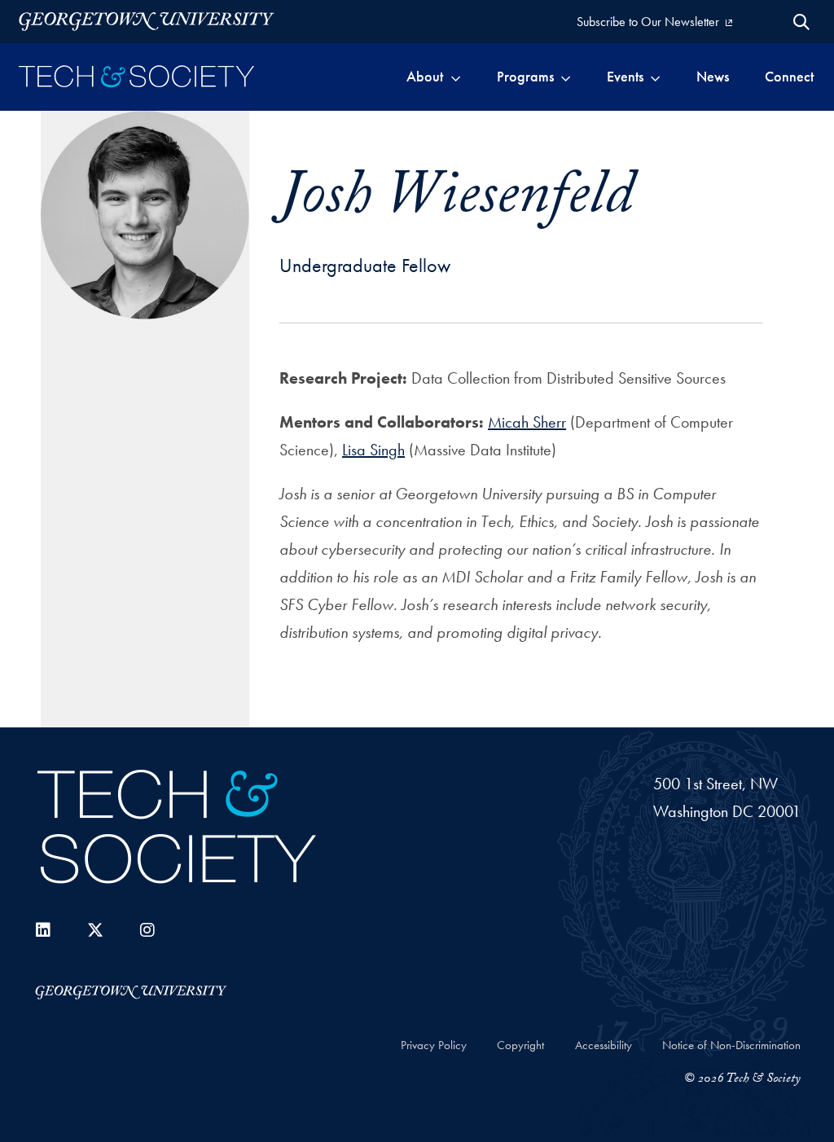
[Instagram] (147, 930)
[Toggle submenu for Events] (655, 76)
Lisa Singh (373, 449)
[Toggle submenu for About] (455, 76)
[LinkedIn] (43, 930)
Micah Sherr (527, 422)
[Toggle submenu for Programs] (565, 76)
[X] (95, 930)
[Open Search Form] (801, 22)
